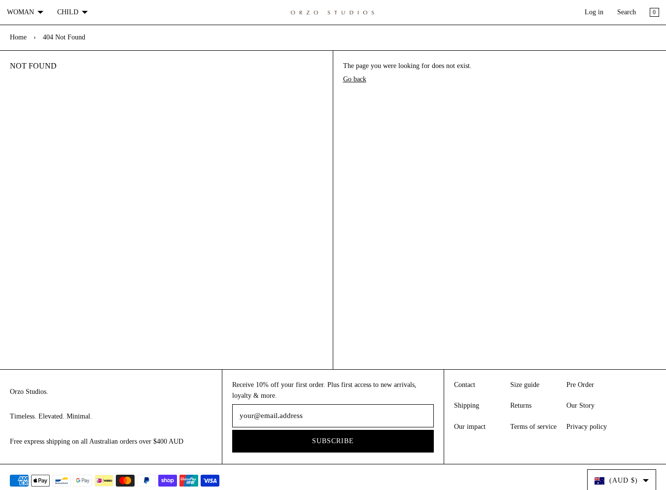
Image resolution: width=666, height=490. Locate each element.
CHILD (67, 12)
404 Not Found (64, 37)
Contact (464, 384)
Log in (594, 12)
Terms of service (533, 426)
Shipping (466, 405)
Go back (354, 79)
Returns (520, 405)
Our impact (470, 426)
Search (626, 12)
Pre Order (580, 384)
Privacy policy (586, 426)
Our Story (580, 405)
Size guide (524, 384)
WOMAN (20, 12)
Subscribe (333, 441)
